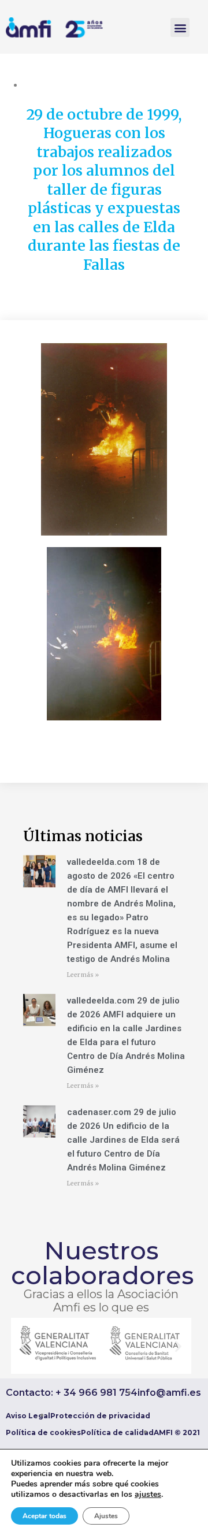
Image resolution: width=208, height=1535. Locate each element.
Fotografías (45, 85)
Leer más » (83, 975)
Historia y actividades (112, 85)
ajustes (148, 1494)
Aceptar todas (44, 1516)
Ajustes (106, 1516)
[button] (180, 27)
